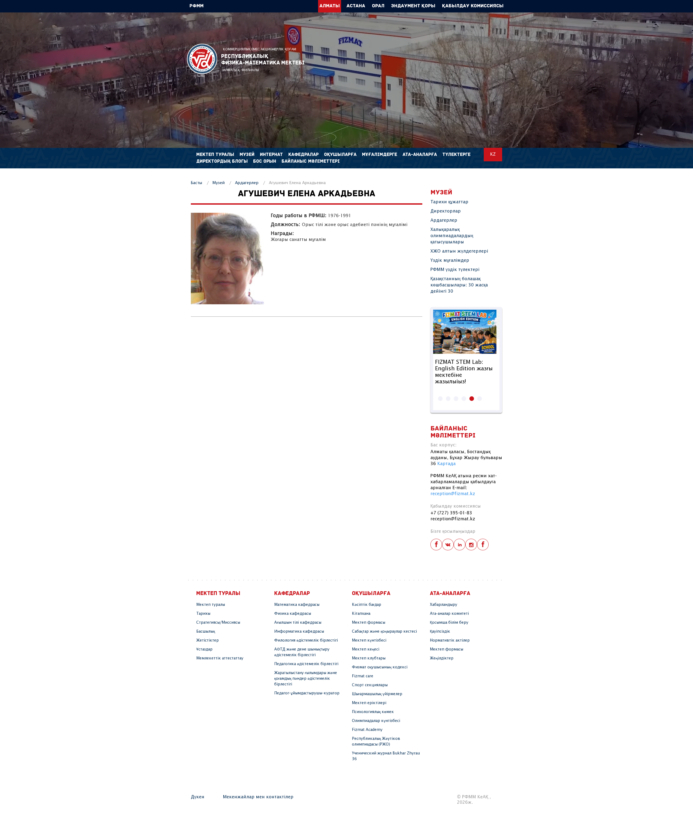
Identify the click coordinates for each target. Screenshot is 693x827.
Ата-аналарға (420, 154)
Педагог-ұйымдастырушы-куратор (306, 693)
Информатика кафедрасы (299, 631)
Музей (219, 183)
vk (448, 544)
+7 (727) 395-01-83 (451, 513)
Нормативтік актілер (450, 640)
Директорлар (445, 211)
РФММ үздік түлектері (454, 270)
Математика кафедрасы (296, 605)
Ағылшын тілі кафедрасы (297, 623)
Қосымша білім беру (449, 623)
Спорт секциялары (370, 685)
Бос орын (264, 161)
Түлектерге (456, 154)
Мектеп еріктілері (369, 703)
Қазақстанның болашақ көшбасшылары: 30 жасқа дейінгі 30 (459, 285)
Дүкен (197, 797)
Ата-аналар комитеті (449, 614)
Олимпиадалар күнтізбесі (376, 721)
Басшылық (205, 631)
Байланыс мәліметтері (311, 161)
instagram (471, 544)
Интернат (271, 154)
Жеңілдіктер (441, 658)
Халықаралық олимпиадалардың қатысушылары (451, 236)
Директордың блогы (222, 161)
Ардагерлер (247, 183)
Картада (446, 464)
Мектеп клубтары (368, 658)
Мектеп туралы (210, 605)
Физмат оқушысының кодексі (379, 667)
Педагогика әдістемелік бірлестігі (306, 664)
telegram (483, 544)
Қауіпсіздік (440, 631)
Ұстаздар (204, 649)
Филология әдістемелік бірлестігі (306, 640)
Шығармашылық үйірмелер (377, 694)
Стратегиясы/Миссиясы (218, 623)
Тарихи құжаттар (449, 202)
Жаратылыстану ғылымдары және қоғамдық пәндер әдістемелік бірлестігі (305, 678)
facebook (436, 544)
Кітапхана (361, 614)
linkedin (459, 544)
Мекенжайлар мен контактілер (258, 797)
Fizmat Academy (367, 730)
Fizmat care (362, 676)
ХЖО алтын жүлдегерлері (459, 251)
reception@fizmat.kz (452, 494)
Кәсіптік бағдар (366, 605)
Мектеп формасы (368, 623)
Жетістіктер (207, 640)
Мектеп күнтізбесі (369, 640)
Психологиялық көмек (373, 712)
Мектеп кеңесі (365, 649)
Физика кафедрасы (292, 614)
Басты (196, 183)
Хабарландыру (443, 605)
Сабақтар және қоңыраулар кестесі (384, 631)
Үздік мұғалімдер (449, 261)
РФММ (202, 60)
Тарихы (203, 614)
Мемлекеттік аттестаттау (219, 658)
